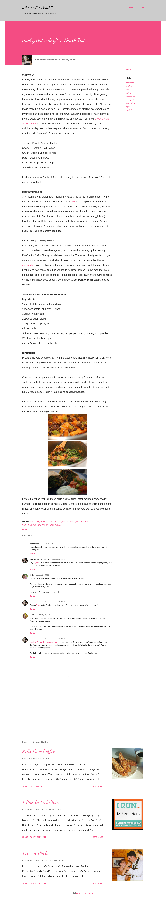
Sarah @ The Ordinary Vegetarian (44, 642)
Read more (98, 786)
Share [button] (128, 69)
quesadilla (27, 265)
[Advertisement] (63, 710)
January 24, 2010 (47, 544)
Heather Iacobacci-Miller (40, 559)
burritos (129, 86)
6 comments (36, 786)
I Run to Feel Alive (40, 802)
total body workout (133, 103)
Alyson (36, 562)
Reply (32, 553)
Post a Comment (38, 837)
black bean (130, 83)
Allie (73, 201)
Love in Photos (36, 853)
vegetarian (129, 110)
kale (127, 89)
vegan (128, 107)
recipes (128, 93)
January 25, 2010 (58, 639)
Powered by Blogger (84, 893)
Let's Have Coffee (38, 751)
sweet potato (130, 100)
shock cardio (130, 96)
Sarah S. (33, 615)
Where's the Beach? (37, 7)
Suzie (32, 575)
